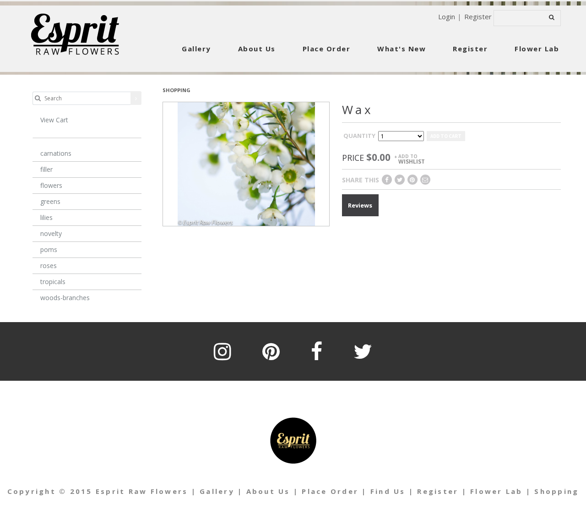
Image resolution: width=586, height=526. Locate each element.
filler (46, 169)
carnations (55, 153)
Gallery (196, 48)
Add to (411, 158)
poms (48, 249)
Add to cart (445, 136)
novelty (51, 233)
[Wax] (246, 163)
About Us (257, 48)
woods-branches (65, 297)
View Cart (54, 119)
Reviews (360, 205)
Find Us (388, 491)
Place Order (327, 48)
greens (50, 201)
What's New (401, 48)
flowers (51, 185)
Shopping (556, 491)
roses (48, 265)
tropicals (52, 281)
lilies (46, 217)
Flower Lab (537, 48)
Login (446, 16)
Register (478, 16)
